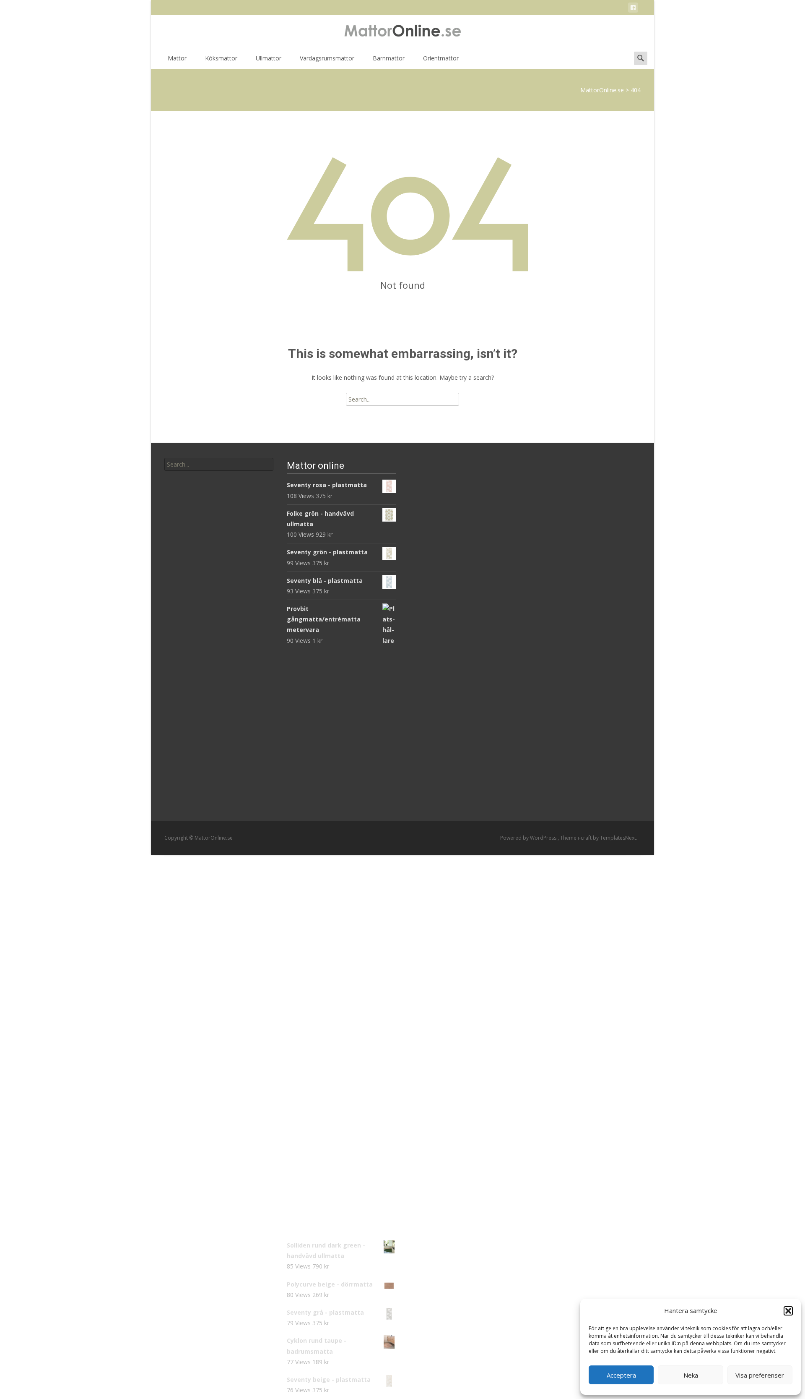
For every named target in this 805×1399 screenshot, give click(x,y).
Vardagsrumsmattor (327, 58)
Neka (690, 1375)
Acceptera (621, 1375)
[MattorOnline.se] (402, 32)
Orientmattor (441, 58)
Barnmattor (389, 58)
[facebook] (633, 9)
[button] (788, 1311)
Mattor (177, 58)
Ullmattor (268, 58)
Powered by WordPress (529, 837)
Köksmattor (221, 58)
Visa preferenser (759, 1375)
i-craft (585, 837)
